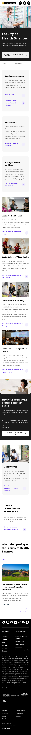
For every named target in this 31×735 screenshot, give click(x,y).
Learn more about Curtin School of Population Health (12, 371)
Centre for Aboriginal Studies (21, 637)
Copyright (4, 710)
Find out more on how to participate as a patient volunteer (11, 488)
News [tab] (4, 559)
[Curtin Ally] (15, 695)
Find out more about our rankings (11, 184)
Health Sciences (20, 644)
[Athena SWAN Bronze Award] (6, 695)
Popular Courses (20, 710)
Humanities (19, 647)
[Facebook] (3, 622)
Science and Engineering (22, 650)
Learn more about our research (12, 144)
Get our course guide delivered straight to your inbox (11, 529)
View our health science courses (10, 95)
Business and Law (20, 641)
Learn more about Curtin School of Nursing (12, 325)
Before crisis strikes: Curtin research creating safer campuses (14, 587)
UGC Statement (6, 719)
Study (20, 3)
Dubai (3, 642)
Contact (18, 716)
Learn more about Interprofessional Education (10, 103)
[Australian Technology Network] (24, 695)
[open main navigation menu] (28, 3)
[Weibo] (19, 622)
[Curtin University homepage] (9, 3)
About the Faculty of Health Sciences (13, 54)
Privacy (4, 716)
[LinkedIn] (15, 622)
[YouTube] (11, 622)
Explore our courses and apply (14, 433)
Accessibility (19, 713)
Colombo (4, 639)
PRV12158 (7, 728)
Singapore (4, 651)
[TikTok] (27, 622)
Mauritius (4, 648)
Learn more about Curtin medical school (12, 233)
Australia (4, 637)
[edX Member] (4, 701)
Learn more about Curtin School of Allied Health (12, 276)
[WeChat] (23, 622)
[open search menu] (24, 3)
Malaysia (4, 645)
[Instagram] (7, 622)
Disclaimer (5, 713)
